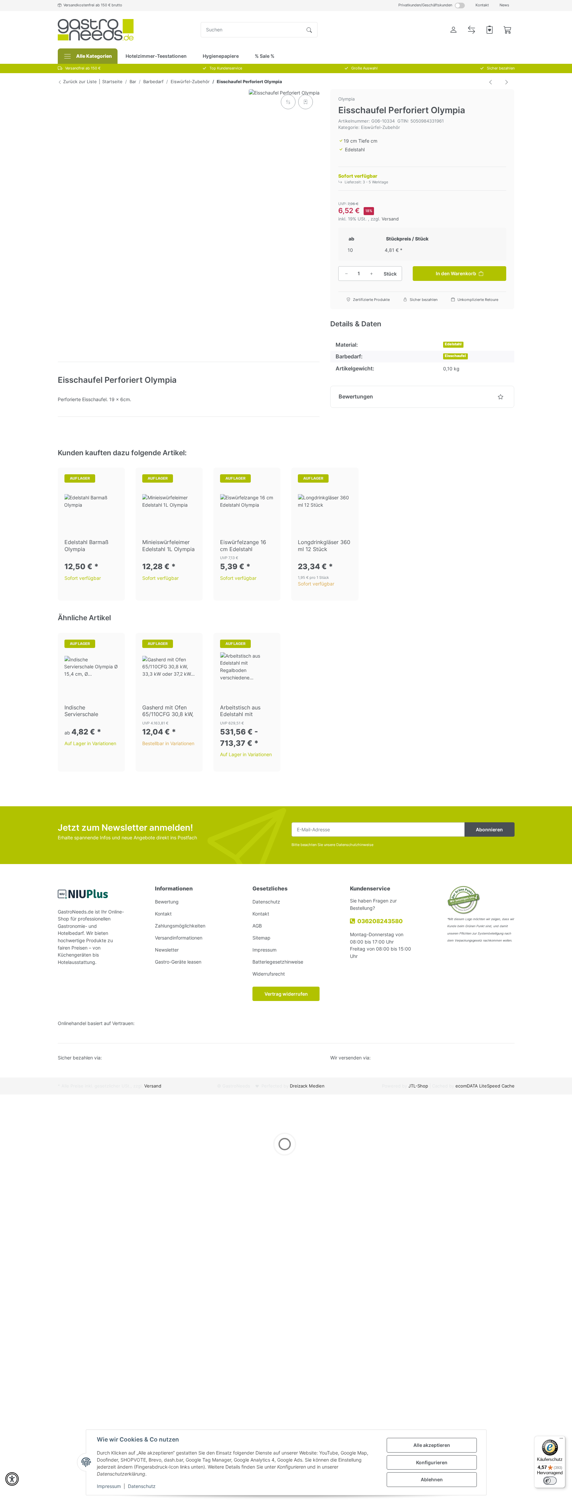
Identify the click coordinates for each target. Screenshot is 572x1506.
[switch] (550, 1481)
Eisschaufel (455, 356)
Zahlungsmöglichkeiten (180, 926)
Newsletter (167, 950)
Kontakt (482, 5)
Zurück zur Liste (79, 81)
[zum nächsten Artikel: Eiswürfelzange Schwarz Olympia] (507, 81)
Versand (390, 218)
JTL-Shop (418, 1086)
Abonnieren (489, 829)
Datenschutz (142, 1486)
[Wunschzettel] (490, 30)
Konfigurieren (431, 1462)
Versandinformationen (178, 938)
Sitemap (261, 938)
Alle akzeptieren (431, 1445)
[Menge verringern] (346, 274)
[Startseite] (96, 30)
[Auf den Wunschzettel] (305, 102)
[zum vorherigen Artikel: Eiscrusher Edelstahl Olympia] (491, 81)
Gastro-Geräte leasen (178, 962)
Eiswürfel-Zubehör (380, 127)
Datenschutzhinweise (354, 844)
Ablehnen (432, 1479)
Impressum (109, 1486)
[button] (453, 30)
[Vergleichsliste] (471, 30)
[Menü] (561, 1440)
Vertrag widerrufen (286, 994)
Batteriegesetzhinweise (277, 962)
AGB (257, 926)
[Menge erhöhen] (371, 274)
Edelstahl (453, 344)
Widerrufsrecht (268, 974)
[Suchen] (309, 29)
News (504, 5)
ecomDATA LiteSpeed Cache (485, 1086)
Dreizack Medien (307, 1086)
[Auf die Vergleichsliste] (288, 102)
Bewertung (167, 901)
